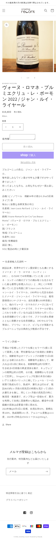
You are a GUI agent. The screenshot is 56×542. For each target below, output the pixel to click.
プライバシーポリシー (17, 500)
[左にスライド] (21, 77)
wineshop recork (24, 536)
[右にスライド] (34, 77)
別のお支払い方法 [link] (28, 162)
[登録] (46, 471)
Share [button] (8, 424)
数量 (4, 121)
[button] (3, 10)
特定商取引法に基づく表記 (19, 493)
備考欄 (5, 138)
